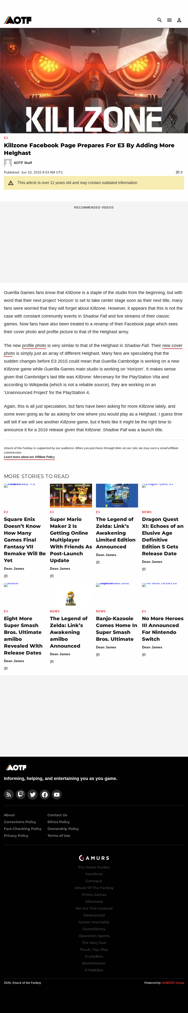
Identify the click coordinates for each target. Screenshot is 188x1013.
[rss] (9, 795)
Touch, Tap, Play (94, 949)
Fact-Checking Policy (23, 829)
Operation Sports (94, 936)
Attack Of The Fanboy (94, 888)
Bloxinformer (94, 963)
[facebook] (45, 795)
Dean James (14, 568)
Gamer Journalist (94, 922)
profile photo (34, 345)
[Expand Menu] (169, 20)
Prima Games (94, 894)
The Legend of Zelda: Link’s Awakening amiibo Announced (68, 632)
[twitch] (20, 795)
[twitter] (32, 795)
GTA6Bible (94, 970)
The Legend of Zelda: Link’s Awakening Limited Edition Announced (116, 533)
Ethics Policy (58, 822)
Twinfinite (94, 874)
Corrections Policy (20, 822)
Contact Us (57, 815)
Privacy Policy (16, 835)
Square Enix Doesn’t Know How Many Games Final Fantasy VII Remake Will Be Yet (25, 539)
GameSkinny (94, 929)
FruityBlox (94, 956)
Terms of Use (58, 835)
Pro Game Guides (94, 867)
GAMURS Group (173, 983)
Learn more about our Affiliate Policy (29, 457)
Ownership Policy (63, 829)
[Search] (159, 20)
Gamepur (94, 881)
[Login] (179, 20)
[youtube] (57, 795)
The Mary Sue (94, 942)
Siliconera (94, 901)
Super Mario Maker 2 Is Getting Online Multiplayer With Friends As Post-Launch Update (71, 539)
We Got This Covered (94, 908)
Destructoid (94, 915)
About (9, 815)
